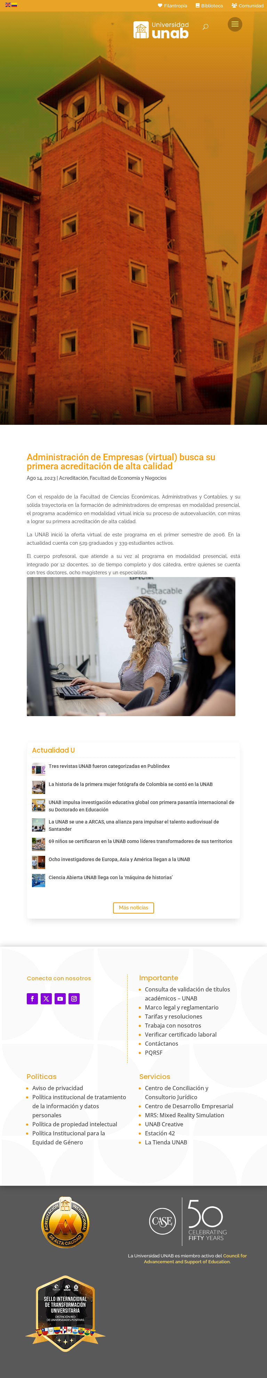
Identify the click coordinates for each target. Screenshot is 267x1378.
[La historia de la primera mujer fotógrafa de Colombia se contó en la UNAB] (38, 787)
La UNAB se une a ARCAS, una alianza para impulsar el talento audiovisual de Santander (134, 825)
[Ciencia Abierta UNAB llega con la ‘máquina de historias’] (38, 880)
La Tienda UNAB (166, 1142)
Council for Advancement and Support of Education (195, 1258)
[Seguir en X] (46, 998)
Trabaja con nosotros (173, 1025)
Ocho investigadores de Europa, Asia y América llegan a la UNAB (119, 859)
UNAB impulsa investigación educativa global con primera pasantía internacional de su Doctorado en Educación (141, 806)
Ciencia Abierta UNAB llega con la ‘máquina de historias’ (111, 877)
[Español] (14, 4)
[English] (8, 4)
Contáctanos (161, 1043)
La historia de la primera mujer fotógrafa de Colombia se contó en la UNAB (131, 784)
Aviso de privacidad (57, 1088)
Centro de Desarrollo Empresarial (189, 1106)
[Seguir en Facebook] (32, 998)
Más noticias (133, 908)
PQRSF (153, 1052)
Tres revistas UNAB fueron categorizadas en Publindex (109, 766)
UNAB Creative (164, 1124)
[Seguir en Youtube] (60, 998)
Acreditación (73, 478)
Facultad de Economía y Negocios (128, 478)
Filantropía (175, 5)
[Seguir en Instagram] (74, 998)
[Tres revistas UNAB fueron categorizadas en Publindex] (38, 769)
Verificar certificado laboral (181, 1034)
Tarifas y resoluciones (173, 1016)
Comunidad (251, 5)
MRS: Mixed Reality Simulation (184, 1115)
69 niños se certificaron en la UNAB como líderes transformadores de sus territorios (140, 841)
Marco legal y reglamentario (182, 1007)
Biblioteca (212, 5)
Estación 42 (160, 1133)
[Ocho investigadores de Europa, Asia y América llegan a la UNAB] (38, 862)
